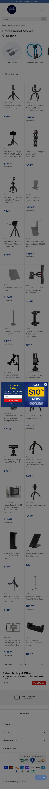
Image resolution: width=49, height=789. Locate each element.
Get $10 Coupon (13, 400)
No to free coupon (13, 403)
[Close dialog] (45, 384)
